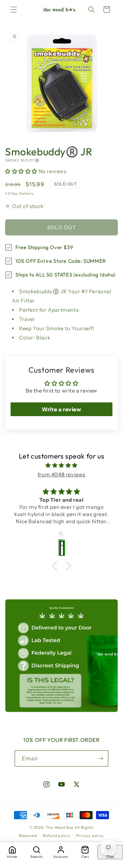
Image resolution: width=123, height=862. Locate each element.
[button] (13, 9)
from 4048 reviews (61, 474)
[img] (61, 465)
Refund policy (56, 835)
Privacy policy (90, 835)
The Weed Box (59, 827)
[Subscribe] (100, 758)
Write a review (61, 409)
